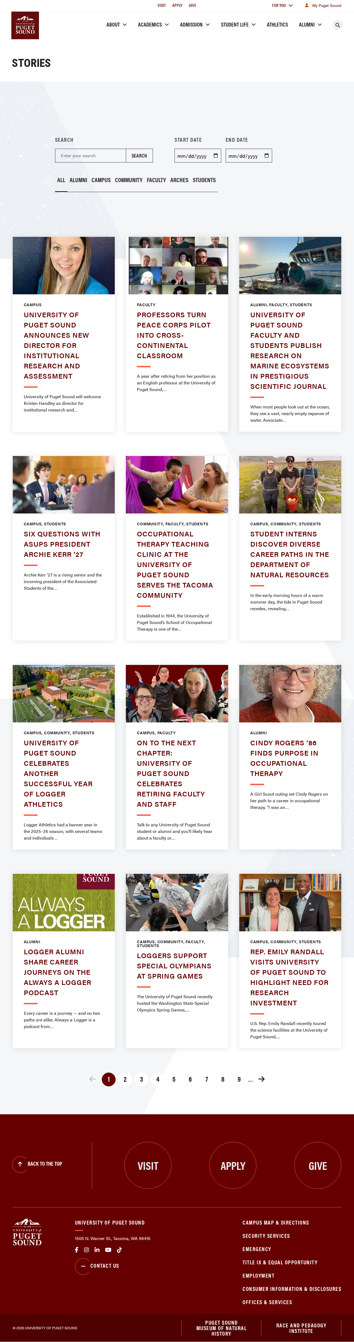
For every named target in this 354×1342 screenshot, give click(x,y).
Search (64, 139)
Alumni (307, 24)
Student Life (235, 24)
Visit (162, 5)
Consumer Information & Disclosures (292, 1289)
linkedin (97, 1250)
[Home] (27, 1231)
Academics (150, 24)
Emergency (257, 1249)
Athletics (277, 24)
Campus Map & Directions (276, 1222)
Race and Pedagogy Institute (301, 1328)
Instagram (86, 1250)
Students (204, 180)
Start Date (188, 139)
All (61, 180)
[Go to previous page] (92, 1080)
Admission (191, 24)
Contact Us (104, 1265)
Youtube (108, 1250)
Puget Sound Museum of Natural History (221, 1328)
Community (128, 180)
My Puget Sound (326, 5)
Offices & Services (267, 1302)
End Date (237, 139)
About (113, 24)
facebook (77, 1250)
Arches (179, 180)
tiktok (119, 1250)
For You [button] (279, 5)
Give (192, 5)
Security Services (266, 1235)
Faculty (156, 180)
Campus (101, 180)
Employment (258, 1275)
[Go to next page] (261, 1080)
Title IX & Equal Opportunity (280, 1262)
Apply (177, 5)
